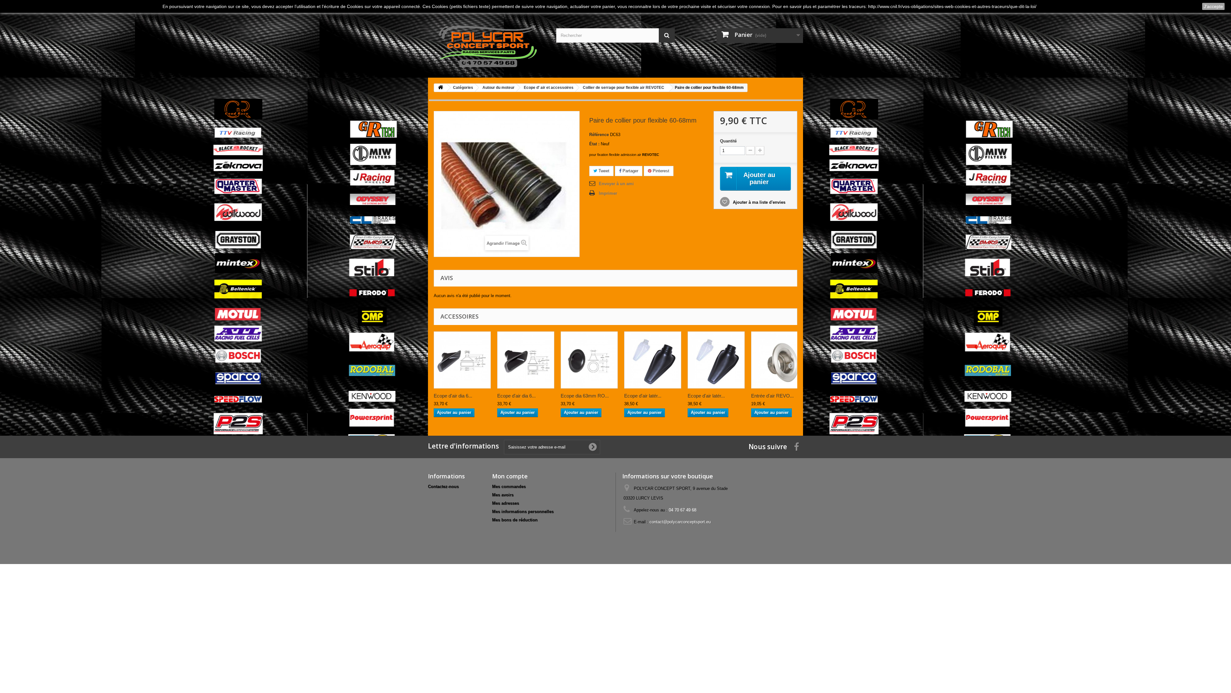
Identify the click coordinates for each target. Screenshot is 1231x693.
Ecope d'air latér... (642, 395)
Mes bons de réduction (515, 520)
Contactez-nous (443, 486)
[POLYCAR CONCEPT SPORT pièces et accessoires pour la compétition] (487, 45)
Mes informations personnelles (523, 511)
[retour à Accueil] (440, 88)
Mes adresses (505, 503)
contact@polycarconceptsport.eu (680, 521)
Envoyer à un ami (616, 183)
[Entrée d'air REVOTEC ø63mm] (779, 360)
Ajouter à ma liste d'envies (758, 202)
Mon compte (510, 476)
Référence (599, 134)
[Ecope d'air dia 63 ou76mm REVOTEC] (462, 360)
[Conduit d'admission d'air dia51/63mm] (652, 360)
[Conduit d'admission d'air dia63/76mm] (716, 360)
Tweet (603, 170)
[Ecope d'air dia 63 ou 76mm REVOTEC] (525, 360)
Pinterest (660, 170)
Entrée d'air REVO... (772, 395)
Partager (629, 170)
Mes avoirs (503, 494)
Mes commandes (509, 486)
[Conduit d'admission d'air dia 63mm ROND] (589, 360)
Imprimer (608, 193)
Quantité (728, 141)
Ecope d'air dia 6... (453, 395)
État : (594, 143)
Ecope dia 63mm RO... (585, 395)
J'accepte (1213, 6)
